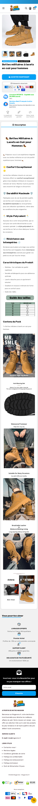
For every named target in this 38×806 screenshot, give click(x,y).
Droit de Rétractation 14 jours (14, 766)
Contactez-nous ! (10, 747)
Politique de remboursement (13, 760)
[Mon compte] (30, 8)
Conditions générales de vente (14, 754)
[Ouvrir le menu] (3, 8)
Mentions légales (9, 750)
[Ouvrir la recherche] (26, 8)
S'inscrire (19, 693)
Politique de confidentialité (13, 757)
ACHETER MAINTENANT (20, 77)
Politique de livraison (11, 763)
